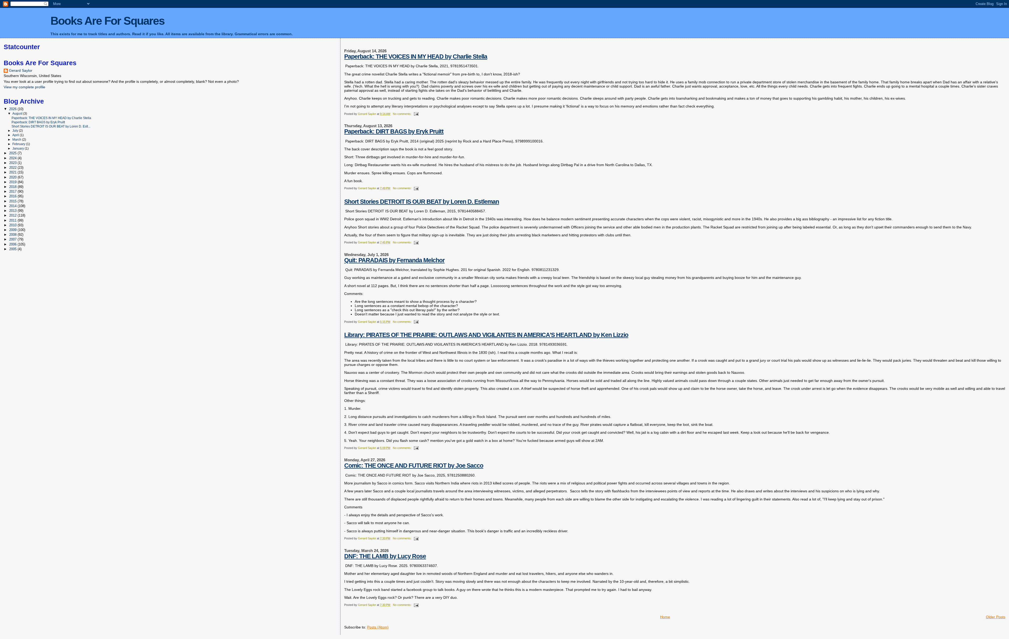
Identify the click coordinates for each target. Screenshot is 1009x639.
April (16, 135)
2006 (13, 244)
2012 (13, 215)
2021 (13, 172)
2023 (13, 163)
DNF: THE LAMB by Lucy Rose (385, 556)
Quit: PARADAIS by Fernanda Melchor (394, 260)
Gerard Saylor (20, 71)
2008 (13, 235)
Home (665, 617)
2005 (13, 249)
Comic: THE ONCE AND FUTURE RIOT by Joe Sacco (413, 465)
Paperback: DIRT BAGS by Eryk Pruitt (394, 131)
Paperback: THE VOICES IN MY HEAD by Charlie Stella (415, 56)
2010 (13, 225)
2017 (13, 191)
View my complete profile (24, 87)
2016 (13, 196)
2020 (13, 177)
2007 (13, 239)
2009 (13, 230)
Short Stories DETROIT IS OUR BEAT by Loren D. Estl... (51, 126)
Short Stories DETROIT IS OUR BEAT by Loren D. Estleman (421, 201)
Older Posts (995, 617)
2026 (13, 109)
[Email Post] (415, 113)
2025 (13, 153)
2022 (13, 168)
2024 (13, 158)
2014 (13, 206)
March (17, 139)
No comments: (402, 113)
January (18, 148)
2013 (13, 211)
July (15, 130)
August (17, 113)
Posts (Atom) (378, 627)
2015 (13, 201)
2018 (13, 187)
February (19, 144)
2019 (13, 182)
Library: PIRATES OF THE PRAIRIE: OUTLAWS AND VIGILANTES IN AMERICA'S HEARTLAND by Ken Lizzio (486, 334)
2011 (13, 220)
